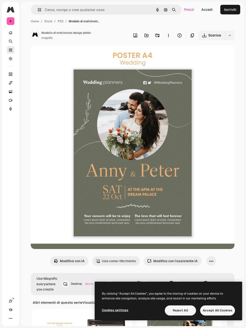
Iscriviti (230, 9)
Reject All (180, 310)
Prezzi (189, 9)
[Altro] (10, 318)
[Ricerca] (10, 41)
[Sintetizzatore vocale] (10, 109)
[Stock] (10, 50)
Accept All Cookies (217, 310)
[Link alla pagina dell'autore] (35, 35)
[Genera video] (10, 100)
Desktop (82, 284)
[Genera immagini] (10, 91)
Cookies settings (115, 310)
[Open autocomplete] (37, 10)
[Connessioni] (10, 301)
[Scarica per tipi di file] (229, 35)
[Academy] (10, 310)
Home (35, 21)
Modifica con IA (72, 261)
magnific (47, 38)
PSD (60, 21)
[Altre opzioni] (168, 35)
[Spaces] (10, 83)
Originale (62, 54)
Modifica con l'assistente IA (175, 261)
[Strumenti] (10, 74)
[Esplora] (10, 58)
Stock (48, 21)
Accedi (207, 9)
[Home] (10, 32)
